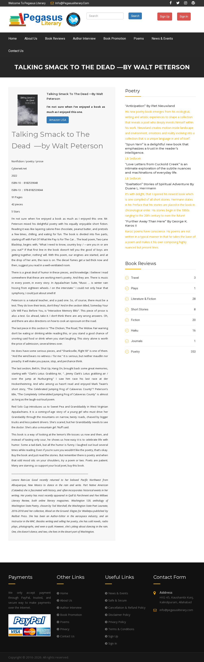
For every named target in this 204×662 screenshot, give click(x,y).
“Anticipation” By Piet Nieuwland (150, 106)
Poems (139, 38)
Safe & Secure (117, 600)
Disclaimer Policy (119, 615)
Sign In (184, 16)
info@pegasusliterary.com (72, 3)
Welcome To (27, 3)
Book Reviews (55, 38)
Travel (163, 278)
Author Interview (84, 38)
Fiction (163, 320)
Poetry (163, 351)
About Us (31, 38)
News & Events (162, 38)
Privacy (64, 629)
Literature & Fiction (163, 299)
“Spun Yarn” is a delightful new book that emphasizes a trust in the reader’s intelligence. (156, 148)
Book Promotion (114, 38)
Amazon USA (57, 120)
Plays (163, 288)
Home (12, 38)
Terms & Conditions (121, 629)
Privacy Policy (117, 622)
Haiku (163, 330)
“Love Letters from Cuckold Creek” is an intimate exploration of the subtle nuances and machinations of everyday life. (158, 168)
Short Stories (163, 309)
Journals (163, 341)
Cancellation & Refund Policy (126, 607)
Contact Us (16, 51)
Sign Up (165, 16)
